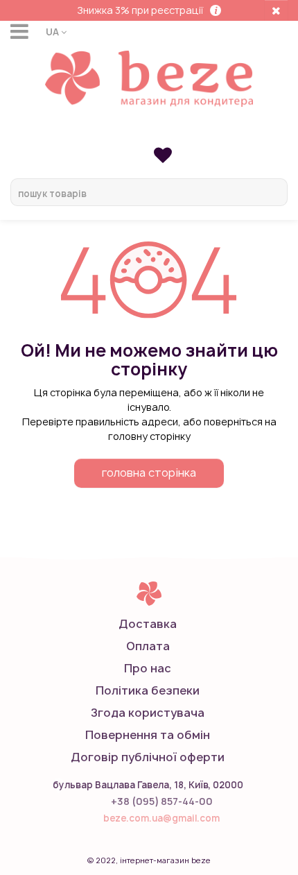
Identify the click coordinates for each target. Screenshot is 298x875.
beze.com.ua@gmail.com (161, 818)
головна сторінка (149, 472)
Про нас (147, 668)
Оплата (148, 646)
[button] (56, 31)
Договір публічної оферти (148, 757)
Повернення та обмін (147, 734)
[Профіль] (149, 133)
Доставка (148, 623)
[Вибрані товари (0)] (163, 154)
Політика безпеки (148, 690)
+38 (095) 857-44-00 (162, 801)
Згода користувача (147, 712)
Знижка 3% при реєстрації (140, 10)
